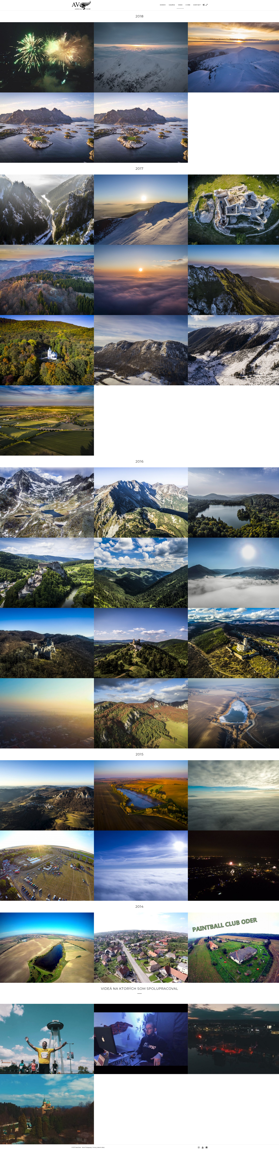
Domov (163, 5)
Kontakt (197, 5)
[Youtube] (202, 1147)
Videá (180, 5)
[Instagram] (199, 1147)
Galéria (172, 5)
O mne (188, 5)
